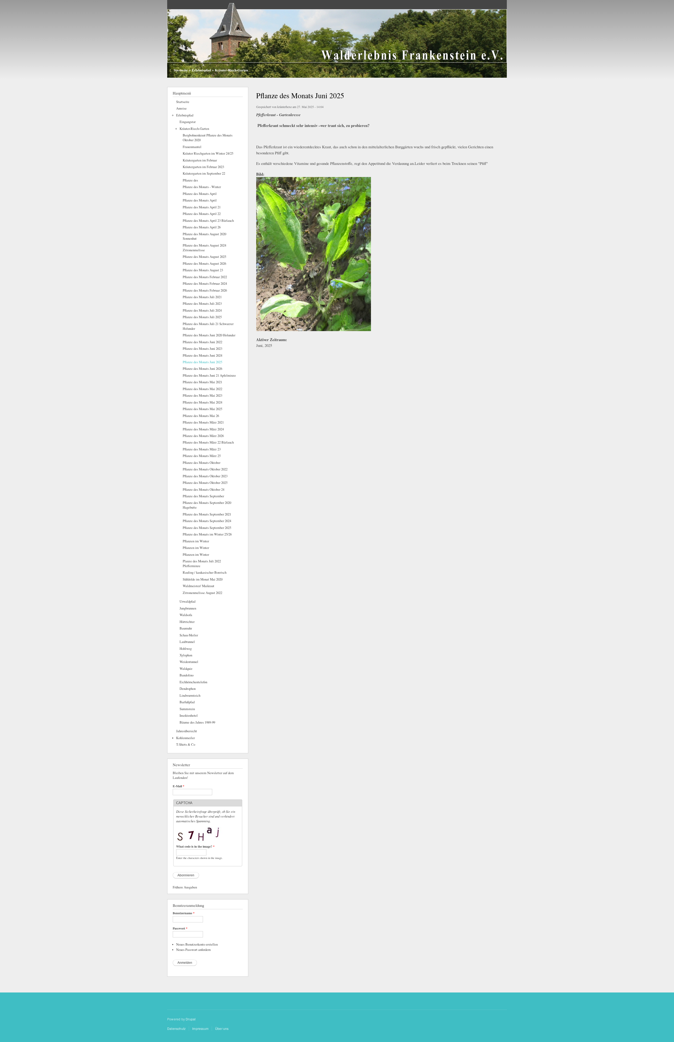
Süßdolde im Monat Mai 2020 (202, 579)
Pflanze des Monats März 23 (202, 449)
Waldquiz (186, 668)
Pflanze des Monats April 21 (202, 207)
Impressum (200, 1028)
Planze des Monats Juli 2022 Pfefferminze (202, 563)
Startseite (181, 69)
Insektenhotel (189, 715)
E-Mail (178, 786)
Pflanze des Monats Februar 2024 (205, 283)
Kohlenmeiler (185, 738)
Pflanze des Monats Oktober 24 (203, 489)
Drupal (191, 1019)
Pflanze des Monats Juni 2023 (202, 348)
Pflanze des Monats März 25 (202, 456)
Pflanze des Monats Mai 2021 (202, 382)
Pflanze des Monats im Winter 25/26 (207, 534)
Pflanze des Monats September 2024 (207, 521)
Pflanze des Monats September (203, 496)
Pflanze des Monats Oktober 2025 (205, 482)
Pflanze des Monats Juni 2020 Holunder (209, 335)
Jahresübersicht (186, 731)
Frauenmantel (192, 147)
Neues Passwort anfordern (193, 949)
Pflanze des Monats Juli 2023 (202, 303)
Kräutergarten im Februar (200, 160)
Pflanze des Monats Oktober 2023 (205, 476)
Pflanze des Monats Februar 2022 (205, 277)
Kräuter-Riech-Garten (231, 69)
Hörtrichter (187, 622)
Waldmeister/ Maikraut (198, 586)
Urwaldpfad (187, 601)
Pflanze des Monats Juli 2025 (202, 317)
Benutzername (184, 913)
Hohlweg (186, 648)
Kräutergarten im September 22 (204, 173)
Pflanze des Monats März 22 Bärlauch (208, 442)
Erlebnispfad (201, 69)
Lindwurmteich (190, 695)
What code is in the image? (195, 846)
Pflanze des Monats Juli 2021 (202, 297)
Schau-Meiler (189, 635)
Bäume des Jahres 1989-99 (197, 722)
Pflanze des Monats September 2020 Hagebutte (207, 505)
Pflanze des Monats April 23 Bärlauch (208, 220)
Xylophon (186, 655)
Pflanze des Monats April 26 (202, 227)
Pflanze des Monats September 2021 (207, 514)
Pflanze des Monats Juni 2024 (202, 355)
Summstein (187, 709)
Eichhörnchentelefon (193, 682)
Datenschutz (176, 1028)
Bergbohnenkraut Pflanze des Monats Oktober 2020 (207, 137)
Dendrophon (188, 688)
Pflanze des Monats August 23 (203, 270)
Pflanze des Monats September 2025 (207, 527)
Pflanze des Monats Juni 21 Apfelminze (209, 375)
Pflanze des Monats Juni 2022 (202, 342)
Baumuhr (186, 628)
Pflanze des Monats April (200, 193)
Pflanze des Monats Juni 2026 (202, 368)
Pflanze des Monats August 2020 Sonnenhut (204, 236)
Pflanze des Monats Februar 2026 (205, 290)
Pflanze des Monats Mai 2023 (202, 395)
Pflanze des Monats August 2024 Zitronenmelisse (204, 247)
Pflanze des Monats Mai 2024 (202, 402)
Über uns (222, 1028)
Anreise (181, 108)
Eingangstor (188, 122)
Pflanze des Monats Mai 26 (201, 416)
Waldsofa (186, 615)
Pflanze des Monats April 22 (202, 214)
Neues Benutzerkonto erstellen (197, 944)
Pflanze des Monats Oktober (201, 462)
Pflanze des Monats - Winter (202, 187)
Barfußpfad (187, 702)
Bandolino (187, 675)
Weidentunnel (189, 662)
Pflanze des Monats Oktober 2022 (205, 469)
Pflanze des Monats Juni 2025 (202, 362)
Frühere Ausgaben (185, 887)
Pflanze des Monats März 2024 (203, 429)
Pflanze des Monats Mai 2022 (202, 389)
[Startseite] (337, 39)
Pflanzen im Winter (196, 541)
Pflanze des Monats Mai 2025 (202, 409)
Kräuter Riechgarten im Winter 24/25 (208, 153)
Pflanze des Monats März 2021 (203, 422)
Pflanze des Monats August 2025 (204, 256)
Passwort (180, 928)
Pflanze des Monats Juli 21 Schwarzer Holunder (208, 326)
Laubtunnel (187, 642)
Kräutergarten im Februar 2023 (203, 167)
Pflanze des (190, 180)
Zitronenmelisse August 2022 (202, 593)
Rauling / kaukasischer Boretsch (204, 572)
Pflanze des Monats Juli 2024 (202, 310)
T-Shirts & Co (185, 744)
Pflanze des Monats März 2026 (203, 436)
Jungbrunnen (188, 608)
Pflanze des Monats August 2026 (204, 263)
